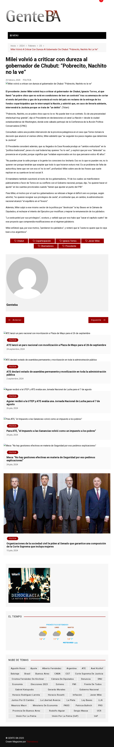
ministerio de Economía (45, 705)
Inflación (77, 695)
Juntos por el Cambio (22, 700)
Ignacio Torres (69, 241)
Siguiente (96, 320)
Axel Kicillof (97, 668)
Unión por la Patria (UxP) (65, 716)
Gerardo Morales (56, 689)
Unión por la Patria (26, 716)
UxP (96, 716)
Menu (15, 35)
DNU (100, 679)
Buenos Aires (42, 673)
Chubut (20, 241)
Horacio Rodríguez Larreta (26, 695)
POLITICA (27, 80)
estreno (60, 684)
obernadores (47, 246)
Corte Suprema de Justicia (89, 673)
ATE (84, 668)
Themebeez (32, 741)
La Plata (71, 700)
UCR (99, 711)
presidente (70, 246)
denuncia (86, 679)
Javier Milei (94, 241)
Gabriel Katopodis (24, 689)
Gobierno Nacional (89, 689)
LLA (101, 700)
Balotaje (15, 673)
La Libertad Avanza (50, 700)
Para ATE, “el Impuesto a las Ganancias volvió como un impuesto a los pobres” (51, 430)
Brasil (27, 673)
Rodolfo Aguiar (57, 711)
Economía (17, 684)
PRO (100, 705)
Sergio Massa (81, 711)
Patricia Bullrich (84, 705)
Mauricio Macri (19, 705)
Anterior (17, 320)
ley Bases (87, 700)
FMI (74, 684)
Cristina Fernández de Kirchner (28, 679)
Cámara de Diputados (62, 679)
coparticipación (43, 241)
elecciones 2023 (39, 684)
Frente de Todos (93, 684)
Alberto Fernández (51, 668)
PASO (67, 705)
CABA (57, 673)
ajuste (33, 668)
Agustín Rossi (18, 668)
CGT (68, 673)
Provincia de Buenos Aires (26, 711)
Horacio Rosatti (56, 695)
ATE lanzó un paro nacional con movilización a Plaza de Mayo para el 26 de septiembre (56, 345)
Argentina (72, 668)
